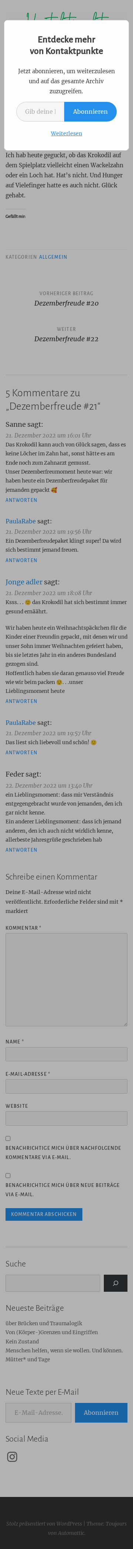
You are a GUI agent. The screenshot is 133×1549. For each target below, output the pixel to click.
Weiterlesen (66, 133)
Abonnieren (90, 111)
